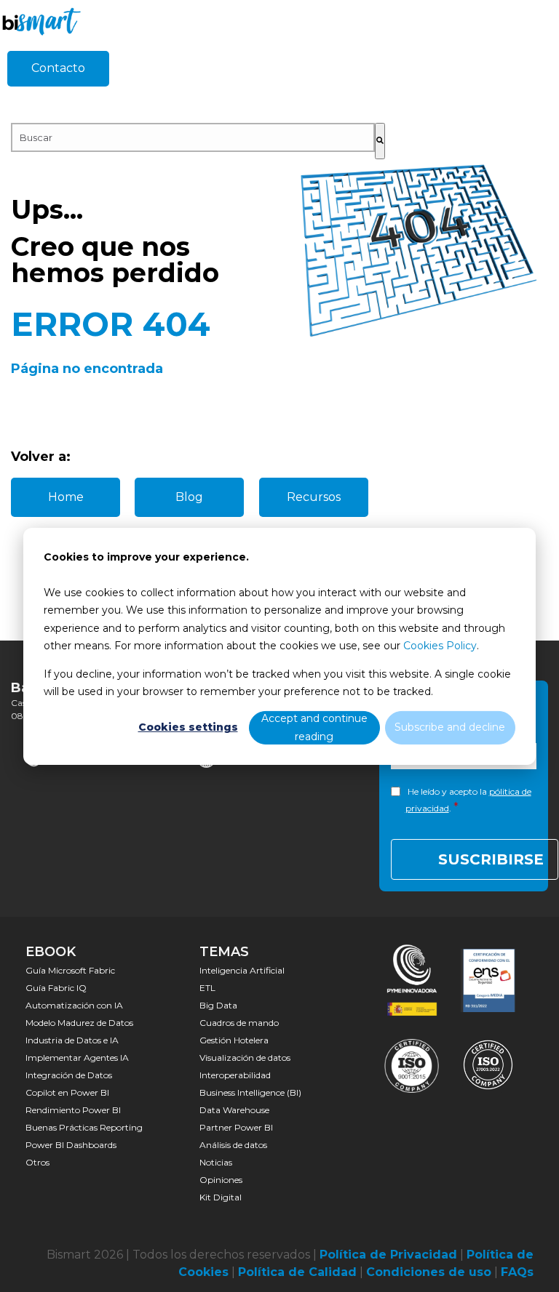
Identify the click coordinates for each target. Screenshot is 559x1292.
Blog (189, 497)
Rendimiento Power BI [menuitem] (73, 1109)
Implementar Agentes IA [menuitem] (77, 1057)
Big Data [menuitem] (218, 1005)
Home (66, 497)
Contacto (58, 68)
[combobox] (193, 137)
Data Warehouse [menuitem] (234, 1109)
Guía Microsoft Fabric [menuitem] (70, 970)
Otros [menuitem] (37, 1162)
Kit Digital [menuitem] (220, 1197)
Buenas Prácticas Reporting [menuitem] (84, 1127)
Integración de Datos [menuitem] (68, 1075)
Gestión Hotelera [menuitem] (234, 1040)
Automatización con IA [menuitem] (74, 1005)
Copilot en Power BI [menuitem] (67, 1092)
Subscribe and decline (450, 727)
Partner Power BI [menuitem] (236, 1127)
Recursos (314, 497)
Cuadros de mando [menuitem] (239, 1022)
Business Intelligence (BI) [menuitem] (250, 1092)
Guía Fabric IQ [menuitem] (56, 987)
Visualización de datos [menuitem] (244, 1057)
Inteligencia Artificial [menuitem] (242, 970)
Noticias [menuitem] (215, 1162)
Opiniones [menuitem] (220, 1179)
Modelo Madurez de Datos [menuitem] (79, 1022)
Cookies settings (188, 727)
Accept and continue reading (314, 727)
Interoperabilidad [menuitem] (235, 1075)
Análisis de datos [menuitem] (233, 1144)
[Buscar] (380, 141)
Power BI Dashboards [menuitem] (70, 1144)
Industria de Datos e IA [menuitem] (72, 1040)
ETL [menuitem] (207, 987)
